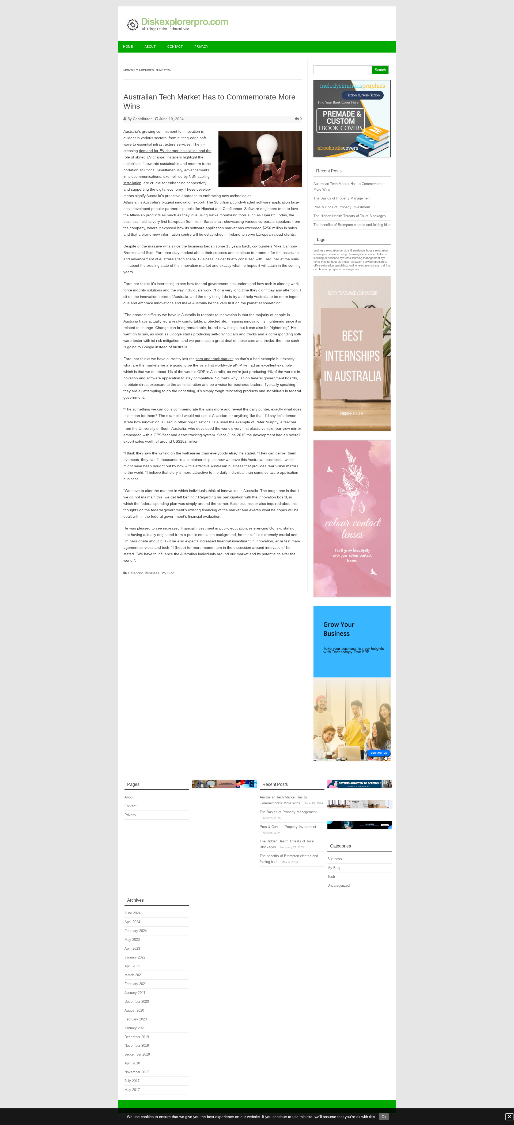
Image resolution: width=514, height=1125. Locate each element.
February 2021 (135, 984)
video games (351, 269)
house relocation (377, 250)
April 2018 (132, 1063)
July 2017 (131, 1081)
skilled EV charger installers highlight (165, 157)
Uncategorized (338, 885)
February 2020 (135, 1019)
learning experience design (330, 254)
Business (152, 573)
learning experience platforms (368, 254)
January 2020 (134, 1028)
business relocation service (331, 250)
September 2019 (137, 1054)
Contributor (142, 119)
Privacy (201, 47)
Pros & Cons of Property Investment (341, 207)
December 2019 (136, 1037)
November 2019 (136, 1045)
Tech (331, 877)
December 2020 (136, 1002)
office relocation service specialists (364, 261)
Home (128, 47)
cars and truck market (214, 359)
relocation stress (369, 265)
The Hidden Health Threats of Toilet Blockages (349, 216)
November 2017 (136, 1072)
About (150, 47)
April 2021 (132, 966)
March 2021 (133, 975)
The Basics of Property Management (342, 198)
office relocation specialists (330, 265)
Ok (383, 1117)
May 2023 (132, 940)
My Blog (167, 573)
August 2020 (134, 1010)
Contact (175, 47)
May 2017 (132, 1090)
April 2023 (132, 948)
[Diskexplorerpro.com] (175, 31)
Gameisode (357, 250)
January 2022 (134, 957)
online (353, 265)
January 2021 (134, 993)
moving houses (331, 261)
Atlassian (131, 202)
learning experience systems (332, 258)
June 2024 (132, 913)
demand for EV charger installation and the (175, 151)
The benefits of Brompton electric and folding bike (352, 225)
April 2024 (132, 922)
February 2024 (135, 931)
